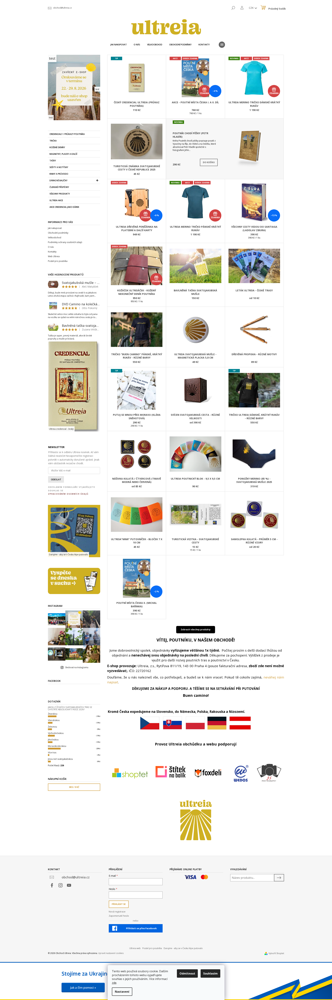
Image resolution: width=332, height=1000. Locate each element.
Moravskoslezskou (57, 746)
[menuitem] (118, 45)
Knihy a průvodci (58, 173)
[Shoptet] (130, 773)
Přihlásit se (119, 904)
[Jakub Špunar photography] (269, 771)
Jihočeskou (53, 739)
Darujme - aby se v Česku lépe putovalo (183, 948)
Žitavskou (52, 713)
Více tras (52, 752)
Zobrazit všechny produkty (196, 629)
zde (114, 983)
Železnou (52, 726)
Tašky (52, 160)
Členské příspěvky (59, 187)
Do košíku (209, 162)
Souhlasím (210, 973)
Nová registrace (117, 911)
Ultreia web (135, 948)
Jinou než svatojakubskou (60, 759)
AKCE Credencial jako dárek (64, 207)
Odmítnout (187, 973)
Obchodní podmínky (58, 232)
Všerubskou (54, 720)
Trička (53, 140)
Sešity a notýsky (58, 167)
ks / (74, 787)
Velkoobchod (54, 237)
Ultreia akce (56, 200)
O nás (51, 246)
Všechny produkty (59, 193)
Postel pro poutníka (57, 261)
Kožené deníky (57, 147)
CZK (251, 7)
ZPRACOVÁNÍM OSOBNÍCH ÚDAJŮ (68, 493)
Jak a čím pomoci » (83, 988)
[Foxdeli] (208, 773)
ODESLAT (56, 479)
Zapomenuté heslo (119, 915)
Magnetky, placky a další (63, 153)
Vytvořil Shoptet (276, 953)
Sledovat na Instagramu (76, 667)
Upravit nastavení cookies (111, 953)
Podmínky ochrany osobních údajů (65, 242)
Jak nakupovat (55, 228)
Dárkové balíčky (58, 180)
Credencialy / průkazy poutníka (67, 134)
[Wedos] (241, 773)
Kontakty (52, 251)
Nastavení (122, 992)
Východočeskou (56, 733)
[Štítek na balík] (170, 771)
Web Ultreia (54, 256)
